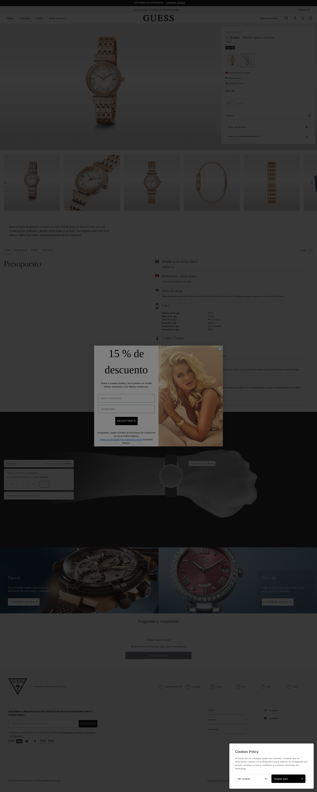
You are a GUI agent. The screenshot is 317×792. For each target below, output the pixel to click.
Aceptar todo (281, 778)
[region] (271, 766)
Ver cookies (244, 778)
